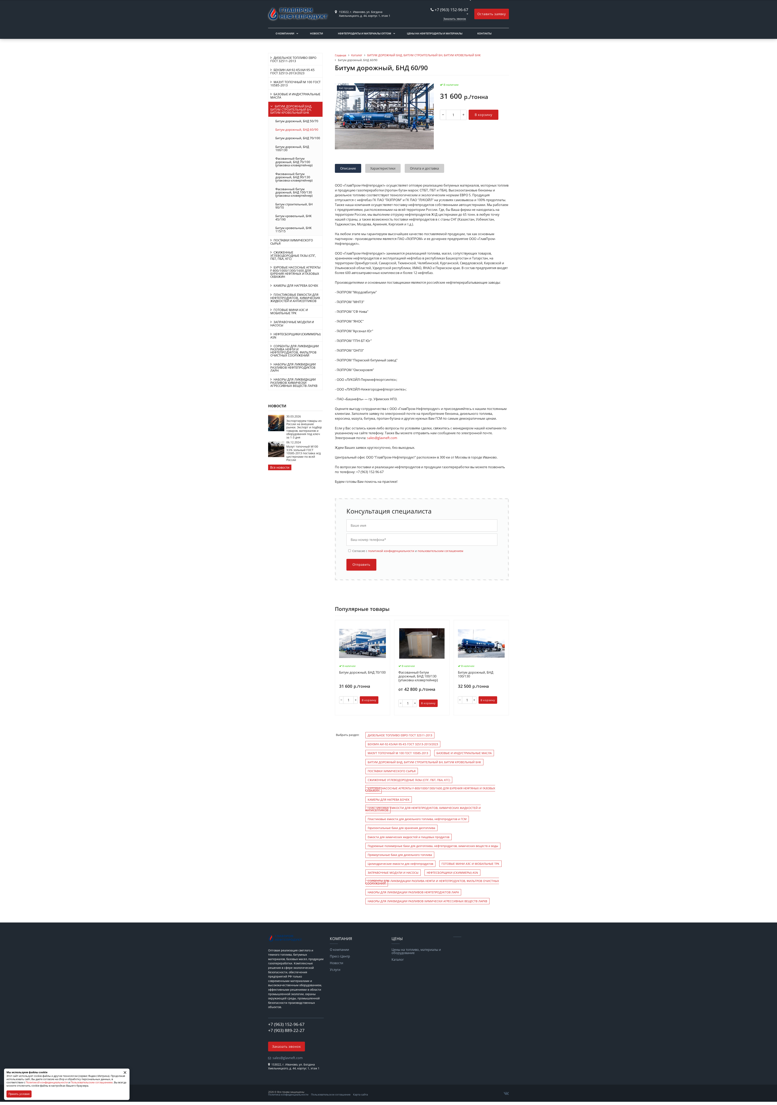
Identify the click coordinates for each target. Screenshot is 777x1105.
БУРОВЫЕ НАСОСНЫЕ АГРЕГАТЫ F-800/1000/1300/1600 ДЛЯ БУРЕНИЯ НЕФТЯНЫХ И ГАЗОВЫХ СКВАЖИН (295, 272)
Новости (316, 33)
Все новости (279, 467)
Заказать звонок (454, 19)
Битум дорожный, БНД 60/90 (296, 129)
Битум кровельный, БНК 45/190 (293, 217)
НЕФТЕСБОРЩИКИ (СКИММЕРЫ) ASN (295, 335)
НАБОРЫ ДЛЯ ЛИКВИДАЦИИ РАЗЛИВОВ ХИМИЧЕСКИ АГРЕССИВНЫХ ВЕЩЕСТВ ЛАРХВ (293, 382)
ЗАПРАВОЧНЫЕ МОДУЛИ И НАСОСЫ (292, 323)
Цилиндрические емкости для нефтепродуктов (400, 864)
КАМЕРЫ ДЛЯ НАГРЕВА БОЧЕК (296, 285)
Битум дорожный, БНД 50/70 (296, 121)
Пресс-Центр (340, 956)
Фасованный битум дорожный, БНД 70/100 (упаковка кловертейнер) (293, 161)
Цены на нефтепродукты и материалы (434, 33)
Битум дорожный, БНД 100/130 (292, 148)
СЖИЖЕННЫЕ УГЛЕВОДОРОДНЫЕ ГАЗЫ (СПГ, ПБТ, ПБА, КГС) (293, 255)
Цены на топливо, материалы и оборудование (416, 951)
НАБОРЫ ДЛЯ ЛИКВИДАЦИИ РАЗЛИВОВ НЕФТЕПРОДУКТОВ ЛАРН (293, 367)
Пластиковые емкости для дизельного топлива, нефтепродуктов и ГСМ (417, 819)
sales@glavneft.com (382, 438)
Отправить (361, 564)
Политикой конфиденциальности (47, 1082)
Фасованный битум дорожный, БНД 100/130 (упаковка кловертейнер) (293, 192)
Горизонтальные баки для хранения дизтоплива (401, 828)
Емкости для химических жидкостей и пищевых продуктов (408, 837)
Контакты (484, 33)
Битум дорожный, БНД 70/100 (297, 138)
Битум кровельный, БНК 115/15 (293, 229)
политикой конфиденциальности (391, 551)
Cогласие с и (407, 551)
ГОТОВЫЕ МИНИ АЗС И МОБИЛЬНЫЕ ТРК (289, 311)
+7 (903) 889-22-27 (286, 1030)
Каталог (398, 959)
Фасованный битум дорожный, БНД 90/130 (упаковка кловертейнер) (293, 177)
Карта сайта (360, 1094)
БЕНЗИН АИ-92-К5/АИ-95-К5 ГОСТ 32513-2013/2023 (292, 71)
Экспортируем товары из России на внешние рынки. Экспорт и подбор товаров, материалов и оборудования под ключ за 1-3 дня (304, 429)
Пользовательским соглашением (92, 1082)
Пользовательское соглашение (330, 1094)
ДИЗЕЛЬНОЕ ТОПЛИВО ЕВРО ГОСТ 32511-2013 (293, 59)
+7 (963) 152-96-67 (451, 9)
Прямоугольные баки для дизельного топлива (400, 855)
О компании (285, 33)
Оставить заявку (491, 14)
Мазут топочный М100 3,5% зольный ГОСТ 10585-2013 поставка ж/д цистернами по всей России (303, 453)
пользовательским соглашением (440, 551)
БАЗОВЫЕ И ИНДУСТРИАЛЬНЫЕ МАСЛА (295, 95)
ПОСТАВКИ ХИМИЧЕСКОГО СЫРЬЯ (291, 241)
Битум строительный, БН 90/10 (294, 205)
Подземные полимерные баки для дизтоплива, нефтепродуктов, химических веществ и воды (433, 846)
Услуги (335, 969)
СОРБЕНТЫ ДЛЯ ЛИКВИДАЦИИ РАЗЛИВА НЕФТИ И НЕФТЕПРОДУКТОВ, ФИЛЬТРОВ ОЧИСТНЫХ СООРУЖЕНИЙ (294, 350)
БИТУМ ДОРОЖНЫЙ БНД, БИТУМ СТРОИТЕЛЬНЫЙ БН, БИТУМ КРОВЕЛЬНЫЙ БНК (291, 109)
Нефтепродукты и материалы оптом (364, 33)
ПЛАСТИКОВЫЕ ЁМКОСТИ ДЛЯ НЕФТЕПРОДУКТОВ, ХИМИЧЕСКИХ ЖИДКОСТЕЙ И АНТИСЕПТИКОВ (295, 298)
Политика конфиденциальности (288, 1094)
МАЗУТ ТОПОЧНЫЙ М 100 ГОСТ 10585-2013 (295, 83)
